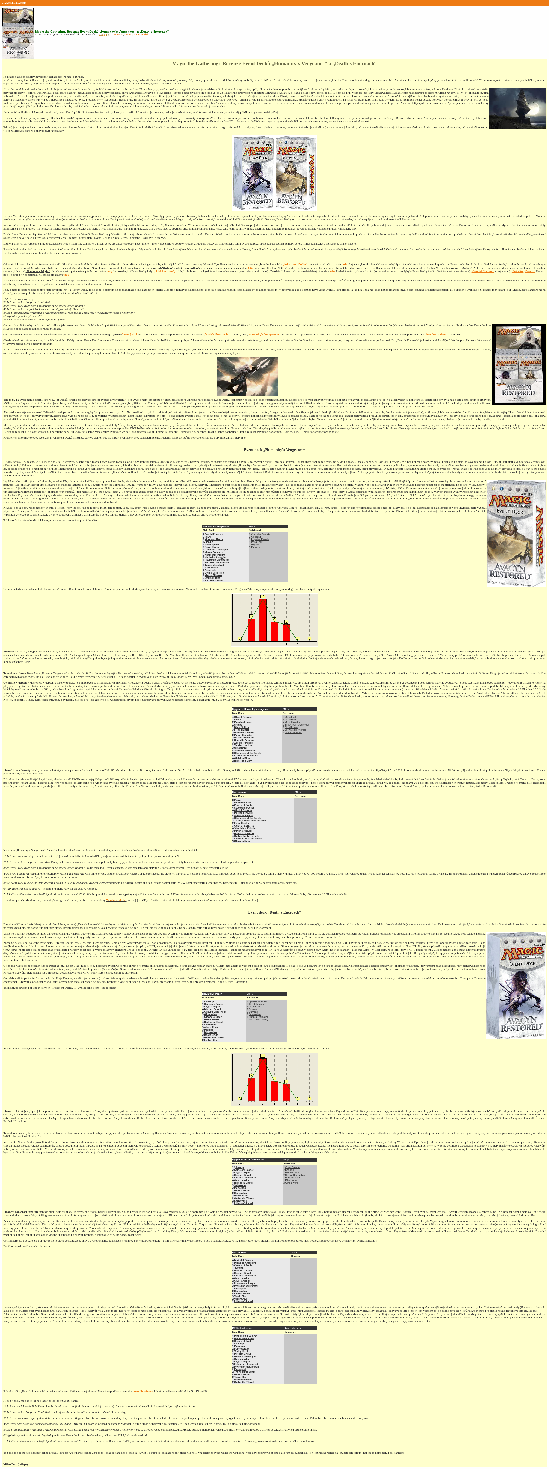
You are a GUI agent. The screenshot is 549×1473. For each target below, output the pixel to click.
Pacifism (255, 547)
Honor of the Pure (244, 833)
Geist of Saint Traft (244, 825)
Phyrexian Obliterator (246, 1286)
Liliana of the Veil (243, 1203)
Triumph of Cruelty (258, 1019)
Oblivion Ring (212, 578)
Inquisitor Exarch (260, 539)
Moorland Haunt (214, 539)
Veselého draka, (143, 1391)
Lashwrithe (210, 1040)
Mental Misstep (213, 575)
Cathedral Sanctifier (261, 534)
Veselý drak (130, 334)
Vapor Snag (240, 1298)
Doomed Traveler (243, 813)
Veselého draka (116, 900)
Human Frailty (292, 1177)
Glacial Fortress (214, 534)
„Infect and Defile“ (295, 264)
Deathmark (255, 1006)
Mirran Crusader (214, 552)
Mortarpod (240, 1188)
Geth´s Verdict (292, 1182)
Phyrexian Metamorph (217, 560)
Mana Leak (257, 542)
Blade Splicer (212, 544)
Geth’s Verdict (242, 1293)
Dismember (211, 570)
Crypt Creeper (212, 1006)
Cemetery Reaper (213, 1004)
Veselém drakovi (435, 334)
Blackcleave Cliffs (244, 1338)
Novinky (128, 34)
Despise (208, 1029)
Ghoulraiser (210, 1014)
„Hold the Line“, (164, 271)
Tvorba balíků (141, 34)
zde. (345, 264)
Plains (209, 542)
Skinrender (210, 1024)
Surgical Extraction (258, 1017)
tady (109, 271)
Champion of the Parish (247, 753)
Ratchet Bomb (292, 1172)
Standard (118, 34)
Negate (255, 544)
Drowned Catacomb (245, 1262)
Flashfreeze (291, 719)
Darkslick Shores (243, 1260)
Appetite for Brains (258, 1001)
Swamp (209, 1001)
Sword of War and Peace (248, 838)
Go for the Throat (214, 1037)
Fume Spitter (241, 1348)
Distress (253, 1011)
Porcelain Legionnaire (217, 562)
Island (208, 536)
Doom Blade (211, 1035)
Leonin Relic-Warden (295, 730)
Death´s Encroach (216, 334)
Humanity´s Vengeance (264, 334)
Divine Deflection (293, 732)
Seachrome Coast (244, 807)
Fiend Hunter (212, 547)
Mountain (239, 1346)
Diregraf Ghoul (212, 1009)
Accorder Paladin (243, 742)
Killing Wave (291, 1180)
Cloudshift (256, 536)
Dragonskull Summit (245, 1336)
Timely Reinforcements (297, 724)
